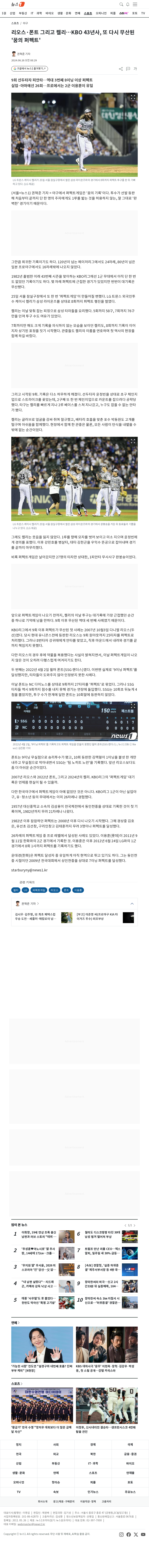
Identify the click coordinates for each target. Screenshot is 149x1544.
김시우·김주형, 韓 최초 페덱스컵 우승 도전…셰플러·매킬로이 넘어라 (35, 917)
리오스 (54, 890)
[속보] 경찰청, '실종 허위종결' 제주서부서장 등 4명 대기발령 (102, 1270)
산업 (18, 1463)
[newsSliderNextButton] (134, 1225)
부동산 (56, 1463)
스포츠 (15, 23)
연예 (14, 1322)
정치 (18, 1445)
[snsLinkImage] (121, 1534)
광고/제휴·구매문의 (63, 1501)
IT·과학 (93, 1463)
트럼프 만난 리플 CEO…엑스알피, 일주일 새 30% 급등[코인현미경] (102, 1253)
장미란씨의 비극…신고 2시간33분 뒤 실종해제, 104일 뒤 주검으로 (101, 1286)
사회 (56, 1445)
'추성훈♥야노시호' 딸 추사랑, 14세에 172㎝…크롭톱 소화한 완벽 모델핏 (38, 1253)
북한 (93, 1454)
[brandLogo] (18, 4)
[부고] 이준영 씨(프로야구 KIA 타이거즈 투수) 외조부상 (97, 917)
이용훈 (78, 890)
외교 (56, 1454)
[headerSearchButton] (121, 4)
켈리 (15, 890)
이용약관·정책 (88, 1501)
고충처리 (106, 1501)
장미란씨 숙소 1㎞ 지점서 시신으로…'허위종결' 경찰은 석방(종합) (102, 1303)
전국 (18, 1454)
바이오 (130, 1463)
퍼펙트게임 (39, 890)
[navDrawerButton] (135, 4)
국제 (130, 1445)
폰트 (66, 890)
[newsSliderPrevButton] (125, 1225)
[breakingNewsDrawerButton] (128, 4)
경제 (93, 1445)
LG (25, 890)
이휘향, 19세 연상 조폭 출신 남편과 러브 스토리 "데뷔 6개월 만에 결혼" (39, 1237)
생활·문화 (18, 1473)
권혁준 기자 (23, 54)
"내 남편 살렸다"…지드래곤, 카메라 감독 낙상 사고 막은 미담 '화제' (39, 1286)
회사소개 (42, 1501)
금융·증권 (130, 1454)
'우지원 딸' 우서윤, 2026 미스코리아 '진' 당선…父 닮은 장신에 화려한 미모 (39, 1270)
